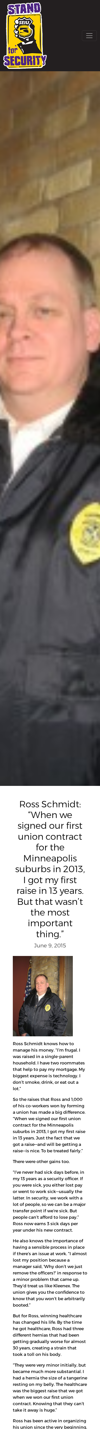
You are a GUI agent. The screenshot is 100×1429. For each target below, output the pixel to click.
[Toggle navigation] (89, 35)
